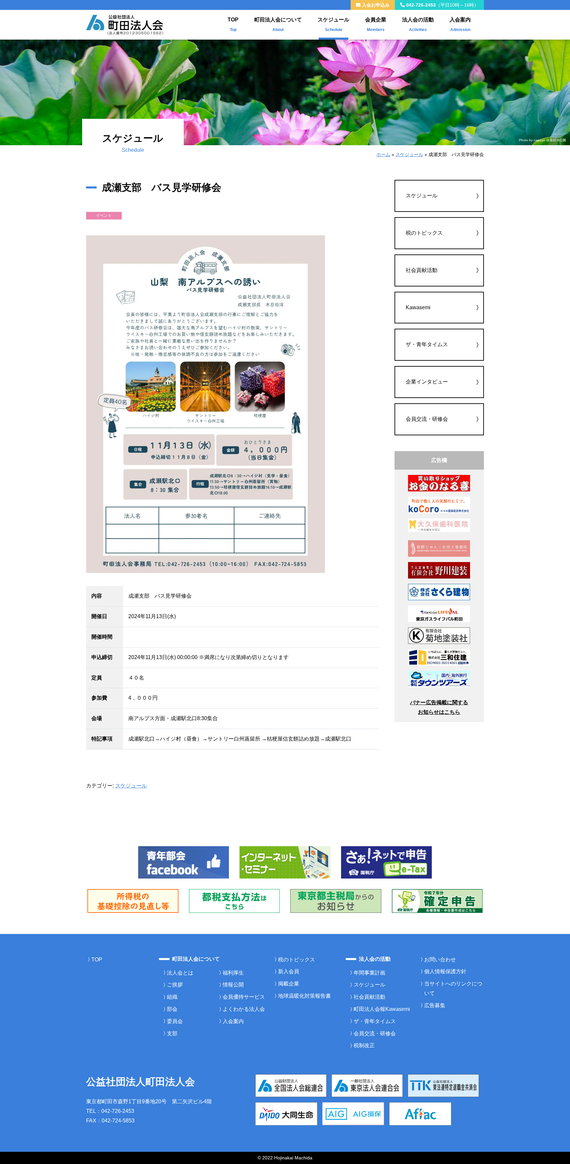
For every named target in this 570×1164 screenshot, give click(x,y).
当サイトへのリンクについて (453, 988)
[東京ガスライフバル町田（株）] (439, 613)
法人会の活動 (418, 24)
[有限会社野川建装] (439, 570)
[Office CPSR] (439, 504)
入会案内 (460, 24)
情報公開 (233, 984)
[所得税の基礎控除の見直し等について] (132, 900)
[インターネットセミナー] (285, 862)
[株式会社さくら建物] (439, 591)
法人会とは (180, 973)
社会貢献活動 (421, 270)
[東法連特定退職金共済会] (443, 1085)
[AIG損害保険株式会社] (353, 1113)
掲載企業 (288, 983)
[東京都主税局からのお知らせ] (335, 900)
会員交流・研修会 (427, 419)
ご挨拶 (175, 984)
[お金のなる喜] (439, 482)
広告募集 (434, 1005)
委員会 (175, 1021)
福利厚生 (233, 973)
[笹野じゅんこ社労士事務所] (439, 548)
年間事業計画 (369, 973)
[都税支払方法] (234, 900)
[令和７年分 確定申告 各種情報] (437, 900)
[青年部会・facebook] (183, 862)
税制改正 (364, 1045)
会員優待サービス (244, 997)
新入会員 (288, 971)
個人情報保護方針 (445, 971)
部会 (172, 1009)
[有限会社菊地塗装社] (439, 635)
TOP (233, 24)
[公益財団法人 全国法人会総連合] (291, 1085)
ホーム (383, 154)
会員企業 (375, 24)
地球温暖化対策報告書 (304, 996)
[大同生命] (286, 1113)
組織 (172, 997)
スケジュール (333, 24)
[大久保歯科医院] (439, 525)
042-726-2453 (442, 5)
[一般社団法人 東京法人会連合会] (367, 1085)
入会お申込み (375, 5)
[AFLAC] (420, 1113)
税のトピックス (424, 233)
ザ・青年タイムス (427, 344)
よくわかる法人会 (244, 1009)
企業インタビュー (427, 381)
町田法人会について (278, 24)
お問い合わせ (440, 959)
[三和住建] (439, 657)
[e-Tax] (386, 862)
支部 (172, 1033)
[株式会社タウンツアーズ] (439, 679)
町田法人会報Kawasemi (382, 1009)
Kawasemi (418, 307)
